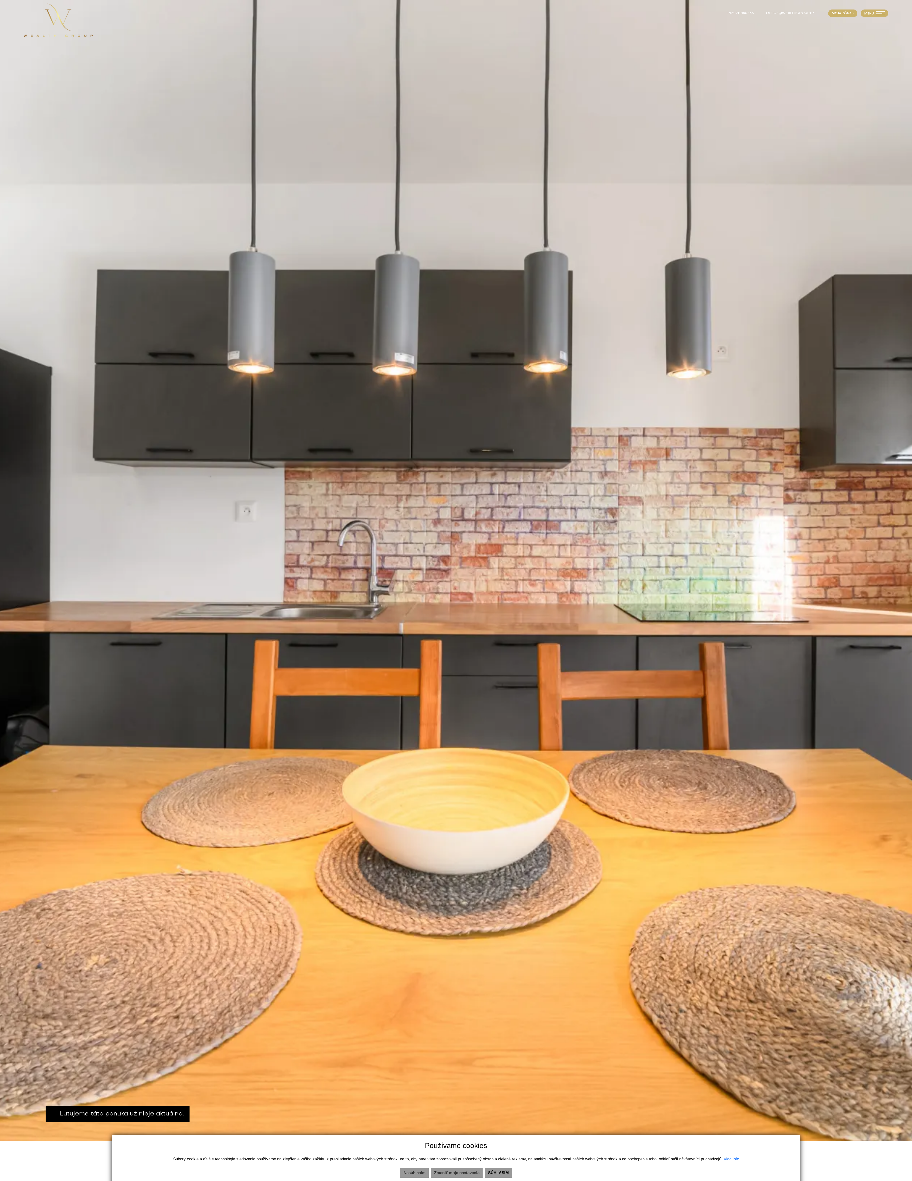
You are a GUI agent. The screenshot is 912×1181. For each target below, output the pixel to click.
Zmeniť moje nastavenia (457, 1173)
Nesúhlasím (415, 1173)
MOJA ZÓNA (842, 13)
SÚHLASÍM (498, 1173)
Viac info (731, 1159)
